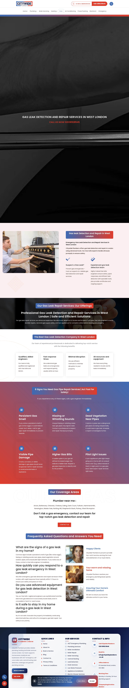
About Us (46, 647)
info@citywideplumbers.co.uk (108, 656)
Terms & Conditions (50, 665)
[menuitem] (25, 11)
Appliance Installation (75, 671)
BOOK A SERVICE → (19, 671)
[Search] (111, 4)
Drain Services (73, 665)
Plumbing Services (74, 647)
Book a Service (48, 651)
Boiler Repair (72, 653)
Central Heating (73, 659)
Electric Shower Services (76, 674)
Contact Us (47, 658)
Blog (44, 655)
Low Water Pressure (74, 668)
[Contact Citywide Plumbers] (4, 677)
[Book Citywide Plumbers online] (4, 683)
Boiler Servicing (73, 656)
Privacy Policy (48, 662)
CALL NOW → (18, 676)
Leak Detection (73, 662)
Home (45, 644)
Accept (92, 681)
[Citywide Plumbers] (24, 3)
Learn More (81, 681)
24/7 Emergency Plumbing (77, 643)
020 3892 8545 (104, 646)
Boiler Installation (74, 650)
